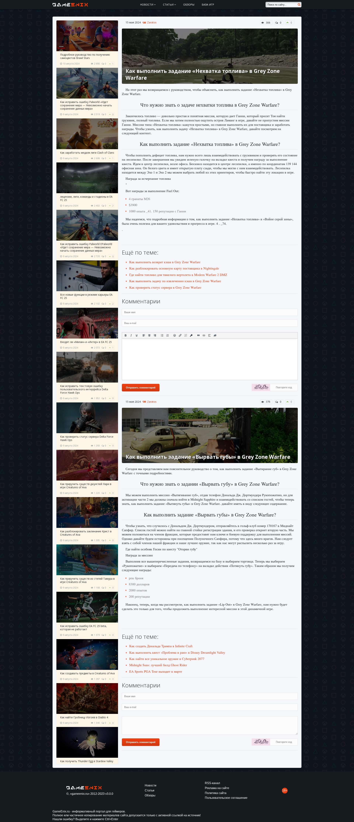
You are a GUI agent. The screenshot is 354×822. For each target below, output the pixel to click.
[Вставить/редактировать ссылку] (180, 335)
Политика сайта (215, 793)
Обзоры (188, 4)
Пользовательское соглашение (226, 797)
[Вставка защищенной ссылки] (191, 335)
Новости (147, 4)
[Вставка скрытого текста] (215, 335)
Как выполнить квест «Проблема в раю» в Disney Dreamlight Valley (177, 652)
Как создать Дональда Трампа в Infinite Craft (160, 646)
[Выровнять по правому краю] (155, 335)
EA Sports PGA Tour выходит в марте (155, 671)
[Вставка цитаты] (198, 335)
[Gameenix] (70, 4)
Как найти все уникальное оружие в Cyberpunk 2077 (166, 658)
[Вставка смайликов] (175, 335)
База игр (208, 4)
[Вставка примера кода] (204, 335)
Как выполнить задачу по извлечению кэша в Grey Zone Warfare (175, 281)
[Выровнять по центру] (149, 335)
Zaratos (152, 22)
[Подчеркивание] (136, 335)
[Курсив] (131, 335)
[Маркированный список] (162, 335)
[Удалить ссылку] (185, 335)
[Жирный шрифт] (125, 335)
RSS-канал (212, 783)
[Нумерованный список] (167, 335)
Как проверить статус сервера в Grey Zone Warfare (165, 287)
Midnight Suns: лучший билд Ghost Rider (158, 665)
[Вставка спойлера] (209, 335)
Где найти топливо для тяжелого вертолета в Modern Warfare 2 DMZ (178, 274)
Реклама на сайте (217, 788)
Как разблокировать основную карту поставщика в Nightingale (174, 268)
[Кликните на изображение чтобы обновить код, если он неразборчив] (261, 388)
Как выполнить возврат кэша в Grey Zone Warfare (164, 262)
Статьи (168, 4)
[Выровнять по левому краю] (144, 335)
